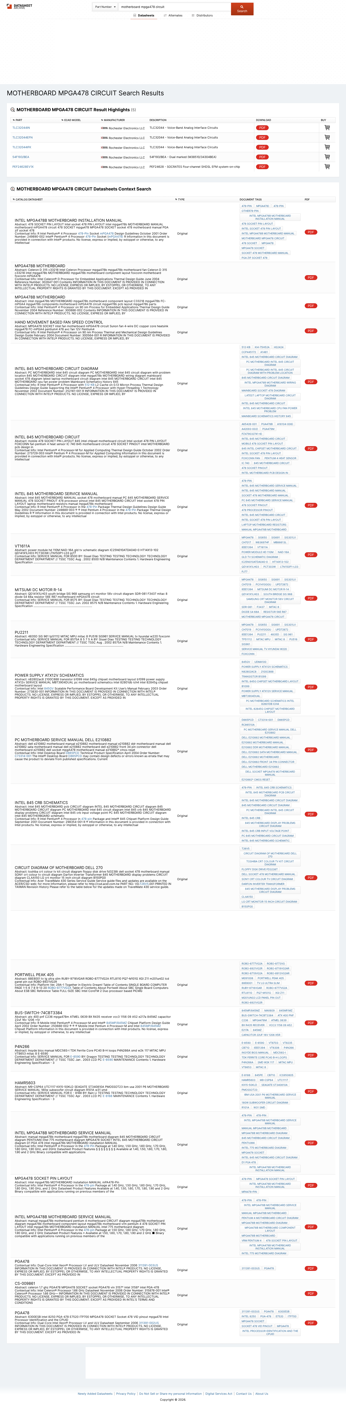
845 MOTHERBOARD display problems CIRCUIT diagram (270, 824)
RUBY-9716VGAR (252, 987)
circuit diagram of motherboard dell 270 (270, 855)
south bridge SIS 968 (277, 594)
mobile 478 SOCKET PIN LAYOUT (262, 443)
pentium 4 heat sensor (280, 458)
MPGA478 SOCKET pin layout (275, 1178)
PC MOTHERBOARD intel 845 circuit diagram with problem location (270, 371)
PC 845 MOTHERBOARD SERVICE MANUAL (267, 500)
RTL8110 (247, 992)
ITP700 (292, 1316)
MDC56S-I (279, 1052)
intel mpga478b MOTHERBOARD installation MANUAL (270, 217)
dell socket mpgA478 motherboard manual (270, 773)
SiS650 (262, 537)
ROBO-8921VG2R (252, 968)
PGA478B (267, 424)
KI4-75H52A (262, 347)
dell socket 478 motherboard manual (268, 874)
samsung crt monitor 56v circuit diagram (270, 600)
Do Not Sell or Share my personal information (170, 1393)
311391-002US (149, 1323)
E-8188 (107, 1096)
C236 (245, 1020)
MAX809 (269, 1010)
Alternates (175, 15)
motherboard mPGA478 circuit (263, 238)
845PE (259, 1075)
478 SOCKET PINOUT (255, 467)
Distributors (204, 15)
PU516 (293, 639)
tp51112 (247, 639)
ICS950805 (286, 1075)
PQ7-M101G (264, 992)
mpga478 (268, 243)
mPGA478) (115, 236)
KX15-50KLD (249, 1084)
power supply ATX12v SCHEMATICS (265, 666)
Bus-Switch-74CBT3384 (257, 1015)
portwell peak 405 (271, 978)
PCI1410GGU (263, 584)
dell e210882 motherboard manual (266, 737)
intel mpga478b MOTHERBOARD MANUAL (268, 233)
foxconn (248, 653)
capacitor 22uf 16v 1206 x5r (261, 1034)
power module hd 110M (257, 552)
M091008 (247, 978)
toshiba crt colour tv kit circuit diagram (270, 863)
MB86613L (280, 542)
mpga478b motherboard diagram (264, 1133)
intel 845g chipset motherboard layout (270, 681)
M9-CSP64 (266, 1079)
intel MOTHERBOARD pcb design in (265, 472)
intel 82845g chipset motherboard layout (270, 710)
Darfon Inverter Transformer (263, 883)
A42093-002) (250, 428)
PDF (262, 128)
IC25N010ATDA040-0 (255, 561)
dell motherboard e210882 (260, 766)
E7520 (279, 1316)
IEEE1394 (247, 547)
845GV (49, 688)
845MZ (257, 1029)
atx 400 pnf (286, 1015)
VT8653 (246, 1067)
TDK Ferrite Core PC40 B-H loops (264, 1057)
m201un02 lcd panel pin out (261, 997)
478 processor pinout (257, 509)
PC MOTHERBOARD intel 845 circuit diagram (270, 363)
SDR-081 (247, 606)
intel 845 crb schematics (274, 787)
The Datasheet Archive (19, 6)
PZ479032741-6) (252, 433)
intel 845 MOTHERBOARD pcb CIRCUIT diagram (270, 794)
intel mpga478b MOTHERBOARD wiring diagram (270, 384)
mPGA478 (107, 233)
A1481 (264, 352)
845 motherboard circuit (272, 463)
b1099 (245, 686)
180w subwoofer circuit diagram (265, 1102)
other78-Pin (250, 210)
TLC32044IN (21, 127)
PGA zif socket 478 (254, 257)
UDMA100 (260, 661)
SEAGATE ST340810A (274, 1084)
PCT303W (269, 566)
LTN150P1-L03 (289, 566)
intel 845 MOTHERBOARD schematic (266, 840)
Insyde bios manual (255, 1052)
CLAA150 (247, 896)
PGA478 (269, 1268)
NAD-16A (283, 552)
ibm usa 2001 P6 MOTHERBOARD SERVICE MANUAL (270, 1096)
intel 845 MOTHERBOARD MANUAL (264, 490)
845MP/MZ (285, 1010)
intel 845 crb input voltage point (265, 830)
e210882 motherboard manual (262, 742)
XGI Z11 (279, 992)
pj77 (244, 571)
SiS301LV (290, 537)
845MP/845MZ (116, 1023)
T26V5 (144, 884)
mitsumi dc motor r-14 (273, 589)
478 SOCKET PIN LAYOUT (257, 223)
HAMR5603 (248, 1079)
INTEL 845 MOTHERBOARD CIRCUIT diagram (269, 356)
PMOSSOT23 (249, 1089)
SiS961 (246, 644)
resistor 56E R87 (275, 611)
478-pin (86, 819)
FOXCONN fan (251, 458)
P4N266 (289, 1047)
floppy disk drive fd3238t (260, 869)
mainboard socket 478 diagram (263, 390)
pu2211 (261, 634)
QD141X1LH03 (250, 566)
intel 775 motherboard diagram (264, 1147)
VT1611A (262, 547)
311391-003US (148, 1265)
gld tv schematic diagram (260, 556)
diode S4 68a (250, 611)
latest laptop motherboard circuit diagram (270, 397)
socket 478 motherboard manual (265, 252)
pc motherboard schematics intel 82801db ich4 (270, 702)
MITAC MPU (263, 639)
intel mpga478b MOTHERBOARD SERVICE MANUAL (270, 1122)
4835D (275, 634)
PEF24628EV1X (23, 166)
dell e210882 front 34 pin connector (268, 761)
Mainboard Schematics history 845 (266, 416)
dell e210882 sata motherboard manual (269, 752)
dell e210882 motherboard (260, 756)
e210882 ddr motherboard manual (265, 747)
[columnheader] (35, 120)
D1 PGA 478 (249, 1162)
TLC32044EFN (22, 137)
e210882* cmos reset (256, 779)
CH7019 (246, 584)
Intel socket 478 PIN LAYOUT (261, 228)
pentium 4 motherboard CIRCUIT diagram (270, 1217)
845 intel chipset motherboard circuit (269, 448)
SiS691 (275, 537)
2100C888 (267, 671)
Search (242, 11)
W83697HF (262, 542)
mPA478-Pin (249, 1191)
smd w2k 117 (266, 1062)
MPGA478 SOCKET (253, 248)
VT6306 (274, 1047)
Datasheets (145, 15)
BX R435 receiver (253, 1025)
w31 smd (259, 1107)
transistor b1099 (254, 676)
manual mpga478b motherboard (264, 529)
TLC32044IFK (21, 147)
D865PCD (72, 753)
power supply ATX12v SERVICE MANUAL (267, 691)
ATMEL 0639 (279, 1020)
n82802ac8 (249, 671)
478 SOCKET (249, 243)
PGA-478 (265, 1316)
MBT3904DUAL (251, 695)
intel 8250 (249, 1316)
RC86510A (248, 724)
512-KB (89, 385)
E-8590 (75, 1056)
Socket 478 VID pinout (257, 1326)
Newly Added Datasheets (95, 1393)
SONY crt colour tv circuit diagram (267, 879)
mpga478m (260, 1020)
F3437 (261, 606)
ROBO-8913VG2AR (278, 973)
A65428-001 (249, 424)
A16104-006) (285, 424)
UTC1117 (283, 1079)
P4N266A (247, 1062)
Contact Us (244, 1393)
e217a (245, 1029)
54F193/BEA (20, 157)
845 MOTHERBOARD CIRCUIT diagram (265, 377)
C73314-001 (23, 756)
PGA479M (268, 428)
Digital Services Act (218, 1393)
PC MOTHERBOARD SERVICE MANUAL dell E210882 (270, 731)
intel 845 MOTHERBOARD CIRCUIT (263, 403)
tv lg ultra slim (268, 983)
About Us (261, 1393)
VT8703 (273, 1042)
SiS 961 (288, 634)
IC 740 (245, 463)
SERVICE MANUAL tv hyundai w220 (264, 649)
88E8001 (247, 983)
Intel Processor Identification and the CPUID (270, 1332)
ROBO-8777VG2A (59, 988)
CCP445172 (249, 352)
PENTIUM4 (248, 1142)
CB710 (245, 1047)
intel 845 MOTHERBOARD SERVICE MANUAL (269, 485)
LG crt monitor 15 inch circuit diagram (269, 901)
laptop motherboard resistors (264, 524)
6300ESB (283, 1311)
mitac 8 (274, 606)
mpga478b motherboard (258, 1235)
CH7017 (246, 542)
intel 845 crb (251, 818)
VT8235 (287, 1042)
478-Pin (83, 233)
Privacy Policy (126, 1393)
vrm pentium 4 (251, 1240)
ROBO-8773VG (276, 963)
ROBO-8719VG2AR (278, 968)
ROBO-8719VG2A (252, 973)
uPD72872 (282, 584)
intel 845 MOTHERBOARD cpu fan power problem (270, 410)
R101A (245, 1107)
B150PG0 (247, 906)
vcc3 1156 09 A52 (280, 1025)
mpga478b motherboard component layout (270, 1229)
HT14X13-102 (280, 561)
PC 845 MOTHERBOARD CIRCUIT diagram (268, 835)
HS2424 (278, 347)
